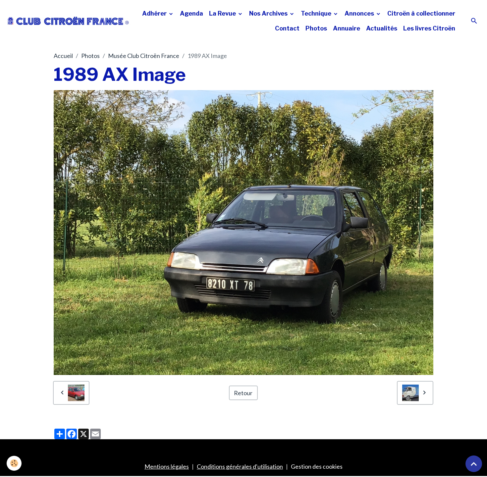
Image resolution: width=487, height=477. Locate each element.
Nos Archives (269, 13)
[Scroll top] (473, 463)
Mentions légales (166, 466)
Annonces (360, 13)
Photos (316, 28)
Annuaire (346, 28)
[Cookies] (14, 463)
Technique (317, 13)
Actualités (381, 28)
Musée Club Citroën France (143, 55)
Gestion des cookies (317, 466)
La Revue (223, 13)
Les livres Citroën (429, 28)
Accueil (63, 55)
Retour (243, 393)
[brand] (68, 21)
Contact (287, 28)
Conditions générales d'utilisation (240, 466)
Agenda (191, 13)
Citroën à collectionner (421, 13)
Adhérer (155, 13)
